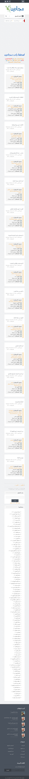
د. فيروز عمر (18, 536)
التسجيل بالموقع (10, 745)
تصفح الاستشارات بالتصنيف (15, 62)
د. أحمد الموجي (18, 571)
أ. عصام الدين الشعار (17, 691)
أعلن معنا (12, 754)
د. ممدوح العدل (18, 646)
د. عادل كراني (18, 626)
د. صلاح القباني (18, 679)
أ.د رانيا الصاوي (18, 548)
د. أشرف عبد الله (17, 677)
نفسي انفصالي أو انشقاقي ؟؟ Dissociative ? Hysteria (16, 135)
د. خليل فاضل (18, 575)
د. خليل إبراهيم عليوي (17, 595)
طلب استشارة (17, 60)
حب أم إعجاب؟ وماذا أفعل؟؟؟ (16, 431)
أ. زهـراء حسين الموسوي (16, 583)
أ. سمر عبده (18, 652)
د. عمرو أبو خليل (17, 577)
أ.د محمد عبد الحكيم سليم (16, 550)
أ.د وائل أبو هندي (17, 512)
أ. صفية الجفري (18, 613)
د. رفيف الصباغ (18, 518)
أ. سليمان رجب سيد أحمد (16, 664)
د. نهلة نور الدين (18, 603)
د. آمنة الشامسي (17, 591)
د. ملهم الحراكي (18, 552)
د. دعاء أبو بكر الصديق (16, 667)
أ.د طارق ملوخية (18, 636)
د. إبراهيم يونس (18, 558)
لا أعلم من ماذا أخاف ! (18, 291)
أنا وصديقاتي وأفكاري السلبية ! (16, 263)
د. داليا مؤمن (18, 538)
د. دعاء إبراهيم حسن (17, 587)
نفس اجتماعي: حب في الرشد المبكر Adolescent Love (15, 384)
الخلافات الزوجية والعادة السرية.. (16, 97)
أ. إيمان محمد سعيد (17, 697)
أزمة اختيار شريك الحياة (18, 180)
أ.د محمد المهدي (17, 530)
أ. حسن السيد (18, 693)
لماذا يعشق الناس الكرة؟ (13, 723)
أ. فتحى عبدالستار (17, 669)
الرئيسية (23, 745)
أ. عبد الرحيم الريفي (17, 573)
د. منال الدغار (18, 579)
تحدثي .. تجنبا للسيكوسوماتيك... (16, 153)
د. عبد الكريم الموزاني (16, 581)
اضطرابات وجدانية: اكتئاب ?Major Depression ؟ (15, 245)
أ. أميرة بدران (18, 524)
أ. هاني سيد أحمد (17, 683)
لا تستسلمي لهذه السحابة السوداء (15, 235)
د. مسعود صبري (18, 589)
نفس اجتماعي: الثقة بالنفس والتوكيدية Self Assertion (16, 356)
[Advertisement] (14, 38)
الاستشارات (22, 754)
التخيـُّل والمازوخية (19, 401)
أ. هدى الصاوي (18, 609)
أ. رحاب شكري (18, 601)
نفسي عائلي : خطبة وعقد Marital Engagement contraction (15, 328)
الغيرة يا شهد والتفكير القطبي (16, 209)
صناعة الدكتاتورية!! (14, 712)
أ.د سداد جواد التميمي (16, 514)
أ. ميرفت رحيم (18, 648)
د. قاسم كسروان (17, 528)
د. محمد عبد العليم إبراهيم (16, 597)
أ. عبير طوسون (18, 662)
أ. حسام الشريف (17, 620)
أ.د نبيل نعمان (18, 534)
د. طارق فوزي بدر (17, 673)
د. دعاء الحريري (18, 695)
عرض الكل (18, 502)
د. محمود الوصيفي (17, 593)
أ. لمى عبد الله (18, 567)
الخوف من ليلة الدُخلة (18, 317)
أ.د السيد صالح (18, 565)
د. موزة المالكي (18, 671)
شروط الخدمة (11, 748)
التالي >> (21, 485)
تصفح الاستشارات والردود (18, 58)
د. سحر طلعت (18, 532)
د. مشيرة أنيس (18, 628)
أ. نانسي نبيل (18, 654)
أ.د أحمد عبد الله (18, 516)
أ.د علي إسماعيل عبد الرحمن (15, 526)
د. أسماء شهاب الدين (17, 556)
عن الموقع (23, 748)
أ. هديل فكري (18, 618)
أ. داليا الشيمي (18, 616)
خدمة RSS (23, 757)
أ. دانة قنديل (18, 554)
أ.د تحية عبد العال (17, 656)
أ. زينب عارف (18, 675)
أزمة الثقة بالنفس (19, 345)
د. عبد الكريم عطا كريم (16, 599)
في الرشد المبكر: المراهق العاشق (15, 373)
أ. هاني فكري (18, 650)
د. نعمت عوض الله (17, 544)
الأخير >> (17, 485)
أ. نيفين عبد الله (18, 624)
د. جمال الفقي (18, 622)
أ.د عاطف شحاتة (17, 681)
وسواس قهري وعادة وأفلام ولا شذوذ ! (15, 67)
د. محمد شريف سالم (17, 607)
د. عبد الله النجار (18, 644)
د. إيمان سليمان (18, 630)
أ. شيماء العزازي (18, 605)
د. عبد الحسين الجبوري (16, 658)
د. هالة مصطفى (18, 569)
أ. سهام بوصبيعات (17, 638)
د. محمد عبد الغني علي (16, 611)
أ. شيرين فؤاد (18, 642)
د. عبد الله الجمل (17, 687)
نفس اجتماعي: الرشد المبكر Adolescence (16, 163)
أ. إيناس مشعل (18, 546)
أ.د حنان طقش (18, 522)
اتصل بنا (23, 751)
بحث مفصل (9, 60)
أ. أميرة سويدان (18, 640)
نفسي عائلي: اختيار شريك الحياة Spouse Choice (14, 191)
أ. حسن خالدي (18, 542)
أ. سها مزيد (19, 632)
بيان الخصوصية (11, 751)
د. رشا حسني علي (17, 560)
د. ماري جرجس (18, 585)
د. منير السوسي (18, 660)
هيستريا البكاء (20, 457)
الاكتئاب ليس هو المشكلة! (17, 125)
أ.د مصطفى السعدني (17, 540)
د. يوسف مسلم (18, 563)
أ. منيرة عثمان (18, 634)
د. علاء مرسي (18, 520)
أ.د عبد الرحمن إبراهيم (16, 685)
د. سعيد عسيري (18, 689)
